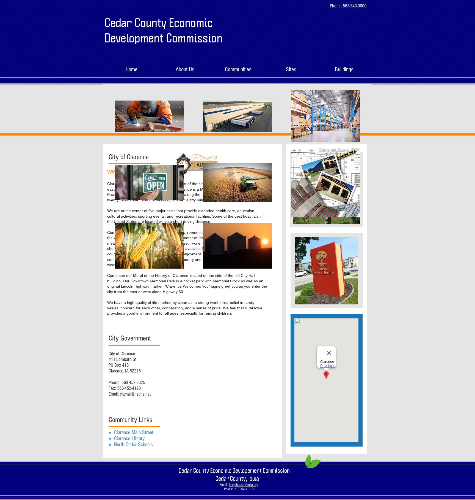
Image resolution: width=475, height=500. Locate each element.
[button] (237, 69)
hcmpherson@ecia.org (243, 485)
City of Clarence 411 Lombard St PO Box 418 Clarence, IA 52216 (125, 362)
